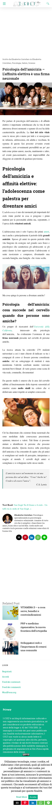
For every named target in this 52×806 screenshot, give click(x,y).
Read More (22, 796)
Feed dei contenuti (11, 682)
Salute (24, 63)
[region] (26, 574)
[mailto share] (19, 537)
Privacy (7, 709)
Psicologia (16, 63)
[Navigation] (3, 3)
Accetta (33, 797)
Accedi (5, 676)
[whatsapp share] (38, 537)
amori (46, 231)
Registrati (7, 671)
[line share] (44, 537)
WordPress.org (9, 692)
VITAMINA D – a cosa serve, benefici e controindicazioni (33, 611)
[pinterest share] (25, 537)
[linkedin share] (32, 537)
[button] (17, 803)
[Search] (47, 3)
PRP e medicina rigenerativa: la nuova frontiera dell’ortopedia (34, 627)
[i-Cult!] (27, 2)
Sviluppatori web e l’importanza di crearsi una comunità (33, 646)
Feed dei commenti (11, 687)
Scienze (31, 63)
